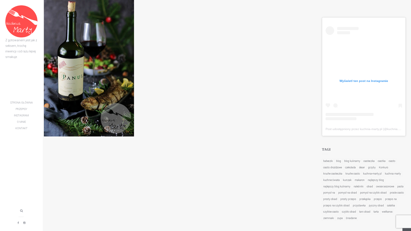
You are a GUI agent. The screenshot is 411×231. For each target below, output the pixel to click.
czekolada (350, 167)
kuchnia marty (393, 173)
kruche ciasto (352, 173)
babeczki (328, 161)
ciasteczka (369, 161)
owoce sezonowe (385, 186)
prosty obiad (330, 199)
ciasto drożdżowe (332, 167)
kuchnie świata (331, 180)
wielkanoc (387, 211)
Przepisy (21, 109)
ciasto (392, 161)
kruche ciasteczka (332, 173)
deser (362, 167)
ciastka (382, 161)
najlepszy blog (376, 180)
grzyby (372, 167)
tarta (376, 211)
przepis (378, 199)
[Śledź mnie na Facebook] (18, 223)
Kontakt (21, 128)
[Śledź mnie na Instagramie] (24, 223)
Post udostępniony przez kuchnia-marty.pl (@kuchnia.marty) (366, 129)
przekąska (365, 199)
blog (338, 161)
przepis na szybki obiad (336, 205)
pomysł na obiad (347, 192)
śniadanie (351, 218)
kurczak (347, 180)
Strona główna (21, 102)
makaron (360, 180)
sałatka (391, 205)
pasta (400, 186)
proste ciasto (397, 192)
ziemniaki (328, 218)
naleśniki (358, 186)
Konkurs (383, 167)
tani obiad (364, 211)
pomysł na (329, 192)
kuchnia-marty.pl (372, 173)
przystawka (359, 205)
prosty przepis (348, 199)
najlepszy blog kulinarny (336, 186)
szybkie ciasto (331, 211)
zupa (340, 218)
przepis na (391, 199)
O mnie (21, 121)
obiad (370, 186)
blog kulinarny (352, 161)
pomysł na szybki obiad (373, 192)
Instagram (21, 115)
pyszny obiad (376, 205)
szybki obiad (349, 211)
